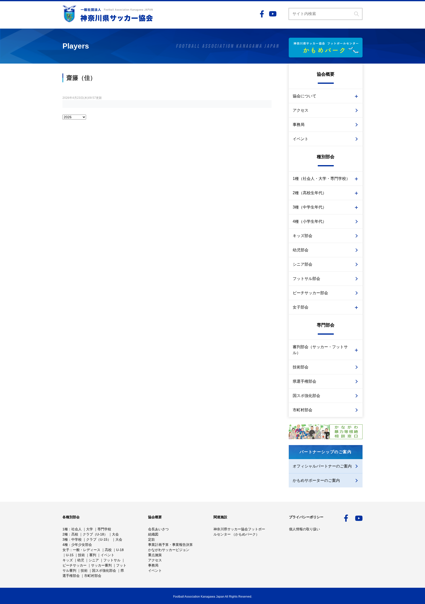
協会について (304, 96)
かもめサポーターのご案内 (316, 480)
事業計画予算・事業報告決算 (170, 545)
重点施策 (155, 555)
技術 (81, 555)
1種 (65, 529)
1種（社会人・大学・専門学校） (321, 178)
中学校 (76, 539)
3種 (65, 539)
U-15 (70, 555)
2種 (65, 534)
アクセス (300, 110)
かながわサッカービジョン (168, 550)
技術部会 (300, 367)
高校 (74, 534)
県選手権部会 (304, 381)
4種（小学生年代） (309, 221)
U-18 (120, 550)
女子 (65, 550)
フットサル (112, 560)
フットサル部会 (306, 278)
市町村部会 (302, 410)
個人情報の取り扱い (304, 529)
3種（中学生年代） (309, 207)
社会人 (76, 529)
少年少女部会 (81, 545)
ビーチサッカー (74, 565)
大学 (89, 529)
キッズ (67, 560)
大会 (115, 534)
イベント (300, 139)
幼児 (80, 560)
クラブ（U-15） (98, 539)
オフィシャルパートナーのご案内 (322, 466)
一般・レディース (86, 550)
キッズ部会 (302, 236)
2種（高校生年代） (309, 193)
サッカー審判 (101, 565)
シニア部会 (302, 264)
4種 (65, 545)
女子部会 (300, 307)
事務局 (298, 124)
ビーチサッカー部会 (310, 293)
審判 (92, 555)
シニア (94, 560)
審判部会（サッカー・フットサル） (320, 350)
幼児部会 (300, 250)
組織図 (153, 534)
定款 (151, 539)
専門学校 (104, 529)
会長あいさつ (158, 529)
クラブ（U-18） (95, 534)
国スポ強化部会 (306, 396)
